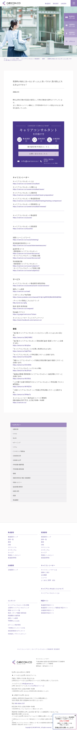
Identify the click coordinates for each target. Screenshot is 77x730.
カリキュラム (12, 550)
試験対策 (15, 429)
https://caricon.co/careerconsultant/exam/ (28, 189)
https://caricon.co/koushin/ (23, 228)
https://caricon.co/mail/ (21, 291)
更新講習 (55, 3)
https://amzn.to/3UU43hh (22, 365)
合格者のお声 (17, 460)
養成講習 (48, 3)
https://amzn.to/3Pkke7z (22, 394)
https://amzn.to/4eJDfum (22, 370)
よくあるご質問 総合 (48, 580)
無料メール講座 (13, 618)
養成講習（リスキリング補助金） (54, 608)
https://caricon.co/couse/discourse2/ (27, 258)
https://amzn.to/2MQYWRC (22, 337)
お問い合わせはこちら (38, 154)
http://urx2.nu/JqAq (20, 303)
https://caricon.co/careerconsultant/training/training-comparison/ (37, 200)
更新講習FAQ (45, 558)
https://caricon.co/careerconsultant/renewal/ (29, 206)
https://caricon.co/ (19, 402)
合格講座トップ (13, 570)
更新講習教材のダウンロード (16, 631)
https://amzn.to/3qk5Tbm (22, 351)
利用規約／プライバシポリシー (17, 634)
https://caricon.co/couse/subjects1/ (26, 266)
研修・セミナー (17, 482)
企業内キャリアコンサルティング (18, 608)
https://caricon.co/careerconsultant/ (26, 183)
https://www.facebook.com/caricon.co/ (27, 320)
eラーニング (16, 442)
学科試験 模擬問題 (18, 464)
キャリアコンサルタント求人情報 (18, 605)
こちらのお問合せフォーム (35, 686)
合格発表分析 (17, 456)
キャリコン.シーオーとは (49, 570)
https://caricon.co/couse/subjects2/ (26, 270)
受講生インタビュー (14, 555)
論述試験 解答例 (18, 487)
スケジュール (12, 547)
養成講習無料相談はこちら (38, 147)
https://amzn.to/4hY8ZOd (22, 386)
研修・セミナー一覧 (14, 610)
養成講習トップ (13, 537)
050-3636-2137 (49, 160)
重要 (14, 495)
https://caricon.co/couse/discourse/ (26, 253)
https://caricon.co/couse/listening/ (26, 239)
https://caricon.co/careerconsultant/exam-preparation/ (33, 195)
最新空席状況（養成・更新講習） (22, 478)
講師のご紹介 (45, 572)
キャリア (11, 552)
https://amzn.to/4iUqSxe (22, 345)
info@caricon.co (29, 161)
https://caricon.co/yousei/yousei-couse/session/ (31, 285)
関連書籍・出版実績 (14, 615)
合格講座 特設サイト (47, 610)
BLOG (14, 438)
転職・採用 (16, 491)
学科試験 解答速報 (18, 469)
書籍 (14, 473)
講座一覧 (11, 539)
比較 (9, 545)
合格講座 (63, 3)
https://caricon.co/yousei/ (22, 217)
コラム (15, 447)
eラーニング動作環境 (14, 625)
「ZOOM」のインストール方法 (16, 628)
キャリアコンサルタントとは (50, 593)
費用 (9, 542)
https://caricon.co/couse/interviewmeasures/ (29, 245)
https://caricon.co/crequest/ (23, 308)
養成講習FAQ (12, 558)
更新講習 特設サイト (47, 613)
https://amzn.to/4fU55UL (22, 378)
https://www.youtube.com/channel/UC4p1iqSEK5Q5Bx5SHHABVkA (37, 297)
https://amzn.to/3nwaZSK (22, 356)
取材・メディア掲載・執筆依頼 (17, 613)
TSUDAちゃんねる (13, 621)
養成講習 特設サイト (47, 605)
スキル (15, 434)
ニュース (44, 578)
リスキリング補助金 (19, 451)
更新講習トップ (46, 537)
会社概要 (44, 575)
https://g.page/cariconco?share (24, 314)
